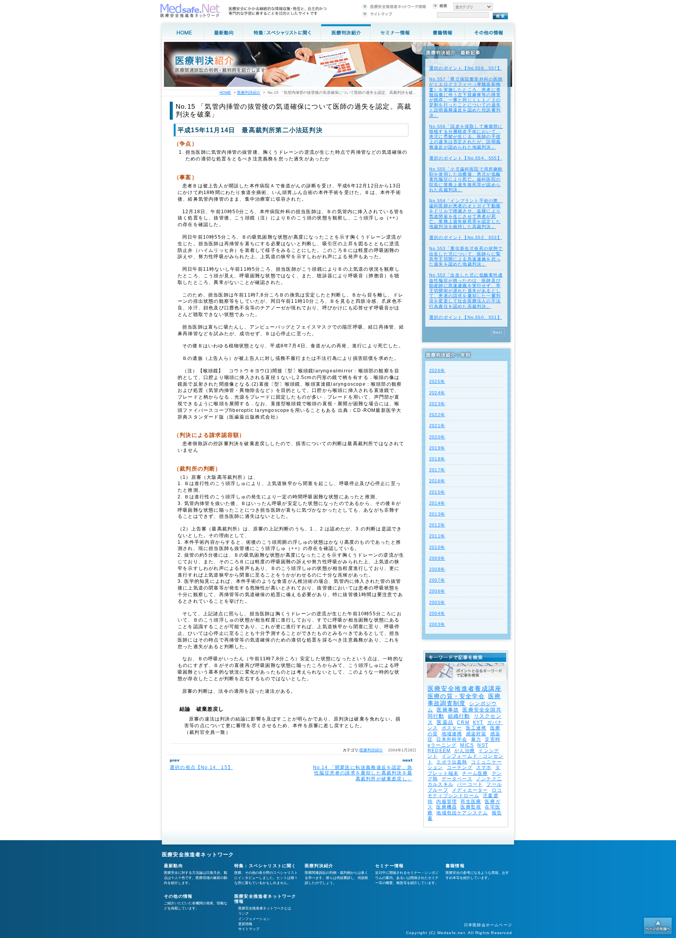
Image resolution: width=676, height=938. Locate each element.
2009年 (437, 558)
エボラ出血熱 (451, 762)
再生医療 (470, 801)
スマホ (484, 767)
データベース (457, 779)
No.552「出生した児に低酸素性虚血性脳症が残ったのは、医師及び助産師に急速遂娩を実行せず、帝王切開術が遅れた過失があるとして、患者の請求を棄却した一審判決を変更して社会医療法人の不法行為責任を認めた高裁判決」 (466, 290)
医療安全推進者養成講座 (465, 688)
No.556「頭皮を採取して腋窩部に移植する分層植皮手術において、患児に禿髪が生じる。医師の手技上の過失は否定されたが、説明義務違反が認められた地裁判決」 (466, 136)
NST (482, 745)
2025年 (437, 381)
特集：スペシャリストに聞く (265, 865)
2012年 (437, 525)
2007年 (437, 580)
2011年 (437, 536)
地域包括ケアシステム (462, 813)
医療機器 (446, 807)
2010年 (437, 547)
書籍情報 (455, 865)
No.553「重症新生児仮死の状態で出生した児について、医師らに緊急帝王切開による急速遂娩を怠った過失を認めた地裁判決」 (466, 256)
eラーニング (442, 745)
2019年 (437, 448)
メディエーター (470, 790)
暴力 (476, 739)
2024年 (437, 392)
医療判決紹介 (371, 750)
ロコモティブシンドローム (465, 792)
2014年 (437, 503)
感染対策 (476, 734)
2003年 (437, 624)
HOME (225, 92)
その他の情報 (178, 896)
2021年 (437, 425)
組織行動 (459, 716)
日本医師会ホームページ (488, 925)
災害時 (492, 739)
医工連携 (476, 728)
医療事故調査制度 (464, 699)
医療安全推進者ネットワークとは (264, 908)
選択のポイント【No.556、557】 (465, 68)
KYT (478, 722)
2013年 (437, 514)
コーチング (460, 767)
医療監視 (470, 807)
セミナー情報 (389, 865)
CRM (463, 722)
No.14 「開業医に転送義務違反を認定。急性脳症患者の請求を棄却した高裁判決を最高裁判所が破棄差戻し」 (362, 773)
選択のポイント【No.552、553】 (465, 237)
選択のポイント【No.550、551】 (465, 317)
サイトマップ (248, 929)
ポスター (452, 728)
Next (498, 332)
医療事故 (448, 710)
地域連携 (452, 734)
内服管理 (446, 801)
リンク (243, 913)
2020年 (437, 437)
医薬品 (445, 722)
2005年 (437, 602)
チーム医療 (475, 773)
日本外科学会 (451, 739)
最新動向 (173, 865)
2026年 (437, 370)
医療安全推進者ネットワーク (198, 854)
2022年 (437, 414)
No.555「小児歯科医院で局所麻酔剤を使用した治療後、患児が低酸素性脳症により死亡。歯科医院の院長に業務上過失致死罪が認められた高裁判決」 (466, 179)
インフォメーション (254, 919)
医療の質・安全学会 (456, 696)
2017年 (437, 469)
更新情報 (245, 924)
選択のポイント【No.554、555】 (465, 158)
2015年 (437, 492)
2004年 (437, 613)
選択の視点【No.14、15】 (201, 767)
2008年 (437, 569)
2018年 (437, 458)
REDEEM (439, 750)
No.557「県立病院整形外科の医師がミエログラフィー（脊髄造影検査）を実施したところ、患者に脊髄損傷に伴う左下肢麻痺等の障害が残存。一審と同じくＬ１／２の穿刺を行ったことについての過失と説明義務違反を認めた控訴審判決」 (466, 97)
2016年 (437, 480)
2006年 (437, 591)
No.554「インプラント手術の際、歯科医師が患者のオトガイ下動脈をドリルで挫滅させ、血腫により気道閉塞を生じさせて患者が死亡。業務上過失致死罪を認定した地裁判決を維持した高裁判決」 (466, 213)
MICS (467, 745)
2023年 (437, 403)
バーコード (470, 784)
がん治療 (464, 750)
